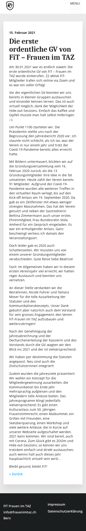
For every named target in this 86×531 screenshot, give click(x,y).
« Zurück (16, 474)
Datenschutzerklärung (65, 511)
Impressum (56, 504)
